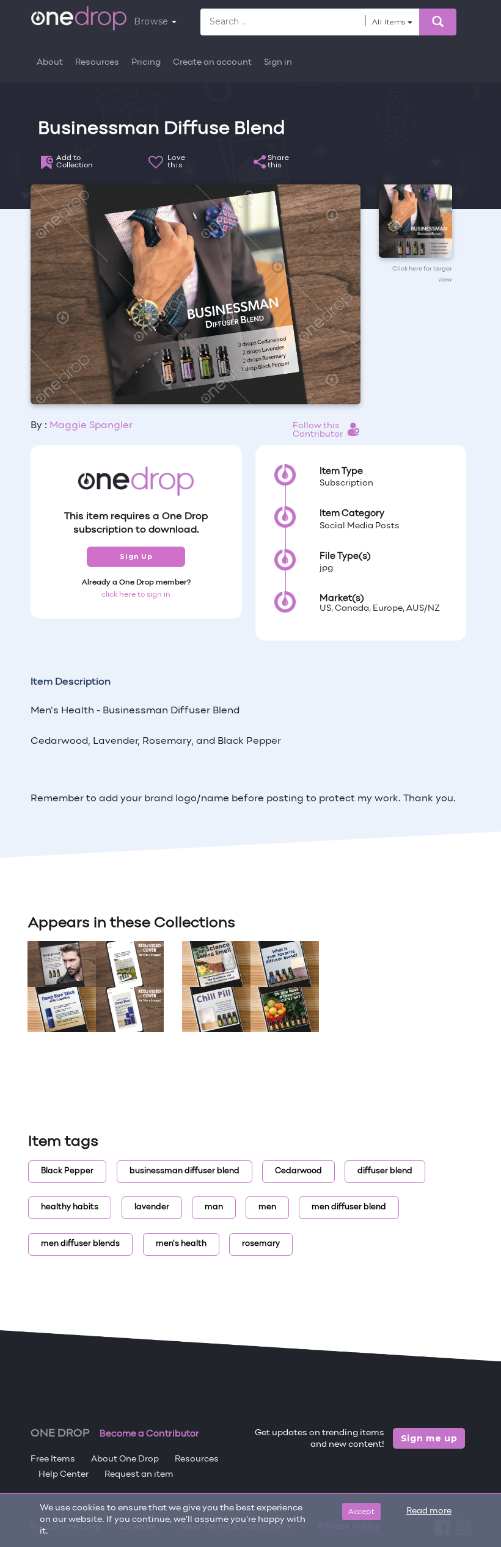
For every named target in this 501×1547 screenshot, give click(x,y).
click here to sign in (135, 595)
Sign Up (136, 556)
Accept (361, 1511)
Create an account (212, 63)
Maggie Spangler (91, 426)
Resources (97, 63)
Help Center (63, 1475)
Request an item (139, 1475)
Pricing (146, 63)
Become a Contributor (149, 1434)
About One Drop (125, 1459)
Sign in (278, 63)
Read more (429, 1511)
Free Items (53, 1459)
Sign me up (429, 1438)
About (50, 63)
